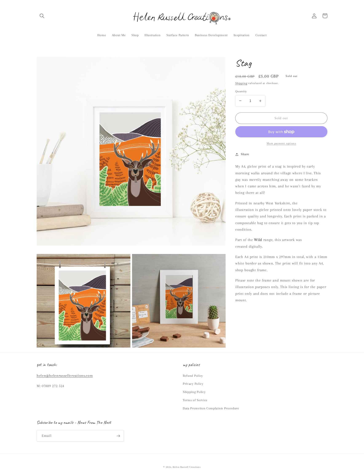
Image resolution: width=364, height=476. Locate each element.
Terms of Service (195, 400)
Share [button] (245, 154)
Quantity (241, 91)
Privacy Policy (193, 384)
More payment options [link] (281, 143)
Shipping (241, 83)
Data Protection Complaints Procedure (211, 408)
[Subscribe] (118, 436)
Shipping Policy (194, 392)
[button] (42, 16)
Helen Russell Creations (187, 467)
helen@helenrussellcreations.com (65, 375)
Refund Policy (193, 376)
